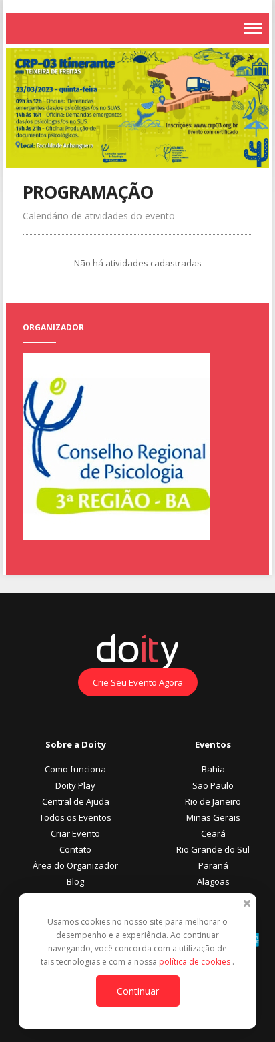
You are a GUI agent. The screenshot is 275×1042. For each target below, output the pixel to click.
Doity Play (75, 785)
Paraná (213, 865)
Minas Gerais (213, 817)
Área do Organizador (75, 865)
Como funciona (75, 769)
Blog (75, 881)
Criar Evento (75, 833)
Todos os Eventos (75, 817)
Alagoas (213, 881)
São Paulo (213, 785)
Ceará (213, 833)
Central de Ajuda (75, 801)
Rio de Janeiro (213, 801)
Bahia (213, 769)
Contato (75, 849)
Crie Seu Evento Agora (138, 682)
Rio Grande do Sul (213, 849)
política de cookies (195, 961)
